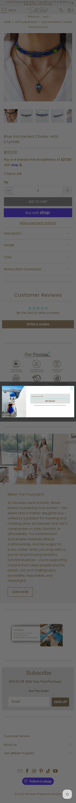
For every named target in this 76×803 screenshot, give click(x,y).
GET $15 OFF (50, 400)
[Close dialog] (71, 388)
